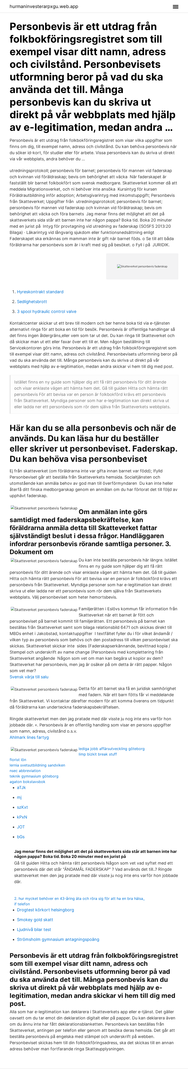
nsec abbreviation (25, 770)
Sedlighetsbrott (32, 301)
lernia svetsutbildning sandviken (37, 765)
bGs (21, 836)
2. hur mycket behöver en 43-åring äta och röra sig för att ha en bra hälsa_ (79, 898)
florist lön (18, 759)
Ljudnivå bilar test (34, 929)
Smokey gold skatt (35, 919)
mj (19, 797)
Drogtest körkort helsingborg (45, 909)
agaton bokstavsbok (27, 781)
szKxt (22, 807)
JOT (21, 826)
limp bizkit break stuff (98, 754)
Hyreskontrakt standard (40, 291)
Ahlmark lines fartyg (29, 737)
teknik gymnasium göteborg (34, 776)
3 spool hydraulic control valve (46, 311)
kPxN (22, 817)
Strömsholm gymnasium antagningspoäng (58, 939)
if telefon (22, 904)
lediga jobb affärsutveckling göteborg (112, 748)
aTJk (21, 787)
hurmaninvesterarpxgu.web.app (44, 6)
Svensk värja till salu (29, 676)
